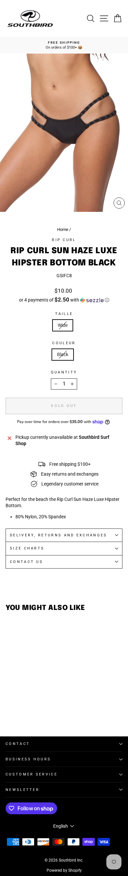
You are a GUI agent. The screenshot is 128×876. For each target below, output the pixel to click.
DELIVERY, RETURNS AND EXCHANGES (58, 535)
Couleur (63, 343)
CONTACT (18, 744)
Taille (64, 314)
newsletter (22, 790)
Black (62, 354)
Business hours (28, 759)
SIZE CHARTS (27, 548)
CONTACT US (26, 562)
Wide (63, 325)
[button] (64, 300)
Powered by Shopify (64, 870)
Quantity (64, 372)
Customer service (31, 774)
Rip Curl (64, 240)
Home (62, 229)
